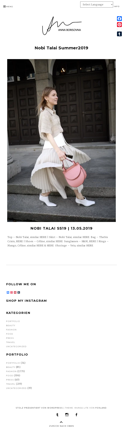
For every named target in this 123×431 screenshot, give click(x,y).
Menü (9, 6)
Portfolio (13, 321)
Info (117, 6)
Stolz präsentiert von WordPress (39, 408)
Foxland (101, 408)
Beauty (10, 325)
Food (9, 334)
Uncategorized (16, 346)
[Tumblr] (119, 34)
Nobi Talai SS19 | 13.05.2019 (61, 228)
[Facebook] (119, 19)
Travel (10, 342)
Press (10, 338)
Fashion (11, 330)
